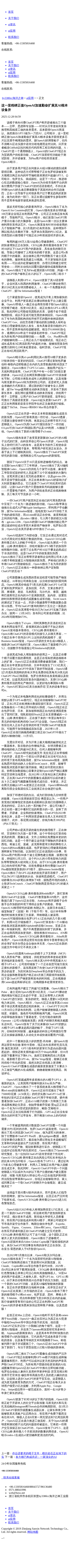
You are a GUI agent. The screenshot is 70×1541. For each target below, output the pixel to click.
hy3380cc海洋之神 (12, 98)
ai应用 (30, 98)
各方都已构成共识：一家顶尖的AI (36, 1456)
